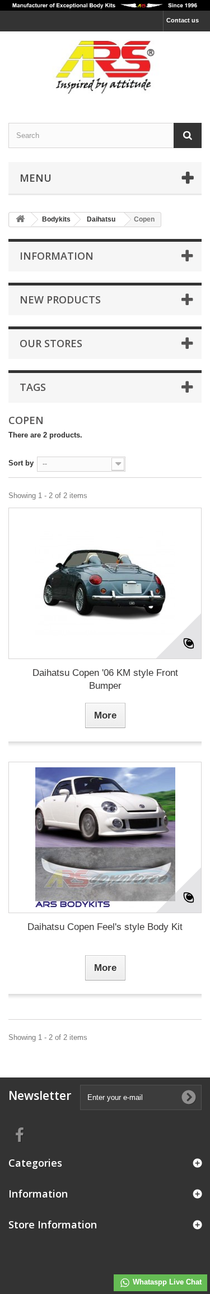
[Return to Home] (20, 220)
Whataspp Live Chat (166, 1282)
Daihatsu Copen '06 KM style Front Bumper (105, 679)
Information (57, 256)
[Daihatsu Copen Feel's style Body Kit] (105, 837)
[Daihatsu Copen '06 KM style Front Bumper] (105, 583)
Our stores (51, 343)
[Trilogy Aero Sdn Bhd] (105, 67)
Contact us (182, 20)
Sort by (21, 463)
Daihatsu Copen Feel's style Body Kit (105, 927)
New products (60, 299)
